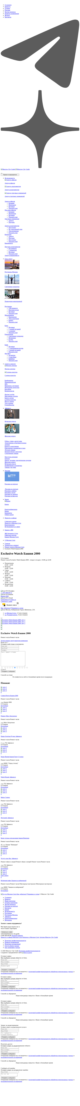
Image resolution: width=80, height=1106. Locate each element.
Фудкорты (12, 355)
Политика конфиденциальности (15, 940)
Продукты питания (11, 457)
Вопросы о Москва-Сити (30, 937)
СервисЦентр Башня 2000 (9, 695)
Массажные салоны (11, 396)
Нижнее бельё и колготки (13, 451)
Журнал (7, 15)
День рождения (14, 318)
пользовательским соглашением (11, 973)
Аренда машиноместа (12, 255)
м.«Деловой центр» (11, 615)
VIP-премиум (13, 308)
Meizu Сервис (5, 797)
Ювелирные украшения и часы (15, 448)
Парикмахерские (10, 382)
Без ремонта (13, 248)
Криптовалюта (10, 525)
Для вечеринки (14, 231)
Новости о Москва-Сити (13, 523)
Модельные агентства (12, 387)
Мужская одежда (10, 464)
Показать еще (13, 208)
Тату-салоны (9, 403)
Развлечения (9, 334)
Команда (7, 6)
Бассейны (8, 389)
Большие (11, 203)
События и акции (10, 521)
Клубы (11, 339)
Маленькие (12, 205)
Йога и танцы (9, 401)
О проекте (8, 5)
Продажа (12, 222)
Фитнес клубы (9, 394)
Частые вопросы (10, 12)
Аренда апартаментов (12, 226)
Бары (6, 325)
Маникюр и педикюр (12, 386)
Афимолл (8, 408)
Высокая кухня (14, 310)
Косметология (9, 391)
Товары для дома (10, 467)
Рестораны (8, 306)
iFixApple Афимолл (7, 818)
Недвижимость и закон (12, 527)
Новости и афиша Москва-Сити (11, 937)
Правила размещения (12, 13)
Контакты (8, 17)
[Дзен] (40, 167)
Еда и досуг (8, 259)
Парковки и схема (17, 608)
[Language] (1, 171)
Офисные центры (10, 535)
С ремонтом (13, 250)
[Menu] (1, 173)
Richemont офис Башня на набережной (13, 880)
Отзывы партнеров (11, 903)
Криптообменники (11, 509)
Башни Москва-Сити (12, 537)
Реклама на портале (11, 489)
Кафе (6, 345)
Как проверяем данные (12, 947)
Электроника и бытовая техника (15, 443)
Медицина (8, 920)
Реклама (7, 10)
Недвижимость (10, 178)
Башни (7, 909)
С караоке (12, 331)
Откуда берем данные (12, 946)
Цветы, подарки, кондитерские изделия (18, 460)
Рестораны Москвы (11, 915)
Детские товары (10, 450)
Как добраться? (6, 608)
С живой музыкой (15, 329)
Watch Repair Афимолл (8, 777)
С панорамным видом (16, 348)
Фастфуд (7, 353)
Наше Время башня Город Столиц (12, 757)
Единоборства (9, 405)
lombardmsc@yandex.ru (8, 599)
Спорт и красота (10, 364)
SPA (6, 384)
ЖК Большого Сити (11, 533)
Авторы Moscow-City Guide (49, 937)
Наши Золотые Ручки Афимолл (11, 736)
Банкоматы (8, 513)
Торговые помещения (12, 219)
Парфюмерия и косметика (13, 465)
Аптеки (7, 445)
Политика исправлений (12, 944)
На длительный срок (15, 229)
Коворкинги (9, 243)
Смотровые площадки (16, 336)
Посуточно (12, 227)
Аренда (11, 220)
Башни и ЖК (9, 530)
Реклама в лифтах (10, 491)
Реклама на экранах (11, 494)
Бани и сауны (9, 398)
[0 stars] (3, 668)
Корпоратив (13, 317)
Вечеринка (12, 338)
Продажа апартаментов (12, 247)
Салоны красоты (10, 400)
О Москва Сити (10, 540)
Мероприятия (9, 315)
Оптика (7, 458)
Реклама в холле (10, 492)
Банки (7, 499)
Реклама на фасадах (11, 496)
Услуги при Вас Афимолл (9, 858)
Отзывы (7, 8)
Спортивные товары (11, 453)
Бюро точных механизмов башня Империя (15, 838)
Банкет (11, 320)
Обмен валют (9, 514)
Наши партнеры (10, 901)
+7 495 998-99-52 (6, 593)
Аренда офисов (10, 201)
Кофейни (12, 359)
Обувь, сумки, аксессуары (13, 441)
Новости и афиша (10, 518)
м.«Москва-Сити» (11, 613)
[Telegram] (40, 89)
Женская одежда (10, 462)
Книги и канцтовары (12, 446)
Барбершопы (9, 380)
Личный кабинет (17, 935)
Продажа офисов (10, 210)
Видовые (12, 206)
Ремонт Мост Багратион (9, 716)
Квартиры (8, 234)
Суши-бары (12, 357)
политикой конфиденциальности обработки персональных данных (50, 971)
